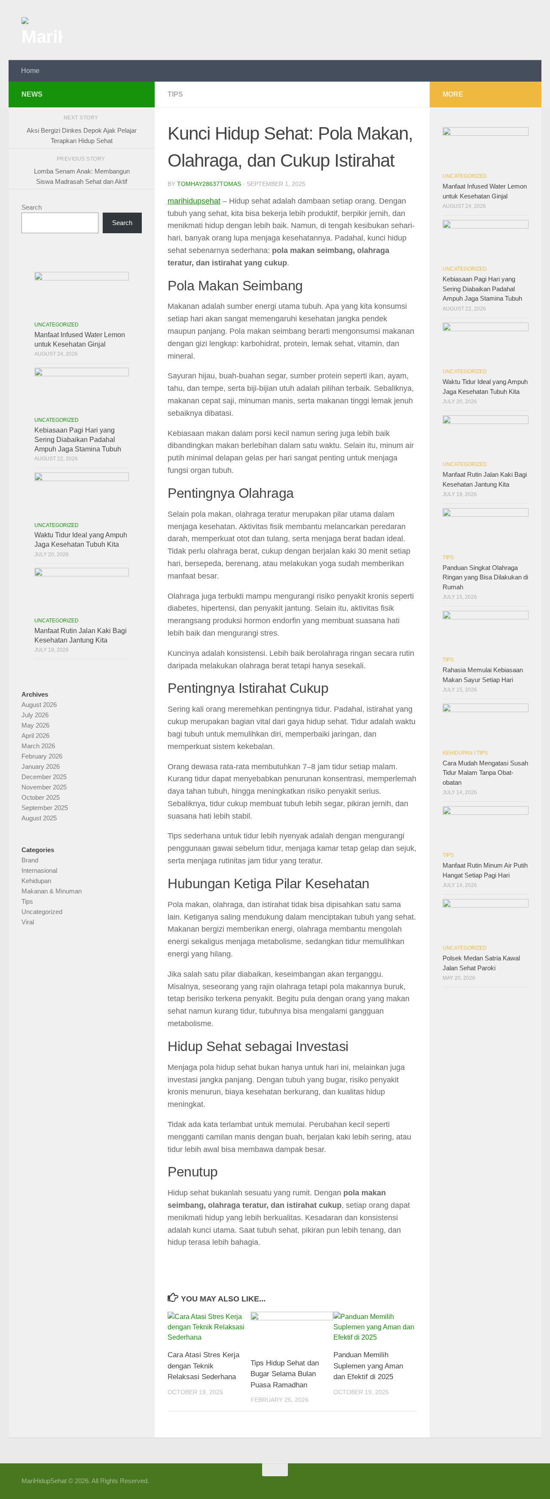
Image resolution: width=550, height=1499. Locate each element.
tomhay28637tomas (209, 183)
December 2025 (44, 776)
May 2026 (35, 725)
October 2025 (40, 797)
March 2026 (38, 746)
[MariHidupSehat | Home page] (42, 30)
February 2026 (41, 756)
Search (31, 207)
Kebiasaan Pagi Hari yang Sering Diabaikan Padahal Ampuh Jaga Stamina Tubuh (77, 440)
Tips (175, 94)
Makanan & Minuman (51, 891)
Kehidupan (36, 880)
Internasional (39, 870)
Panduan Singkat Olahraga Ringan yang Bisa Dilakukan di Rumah (485, 577)
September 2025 (44, 807)
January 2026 (40, 766)
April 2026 (35, 735)
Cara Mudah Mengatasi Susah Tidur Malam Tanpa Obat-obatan (485, 772)
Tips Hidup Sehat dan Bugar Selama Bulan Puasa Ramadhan (285, 1374)
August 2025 (39, 818)
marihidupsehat (194, 201)
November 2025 (44, 787)
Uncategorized (56, 325)
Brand (29, 860)
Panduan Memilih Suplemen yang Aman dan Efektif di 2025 (368, 1366)
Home (30, 70)
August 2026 (39, 704)
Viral (27, 922)
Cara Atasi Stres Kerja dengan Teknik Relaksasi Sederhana (203, 1366)
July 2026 (35, 715)
